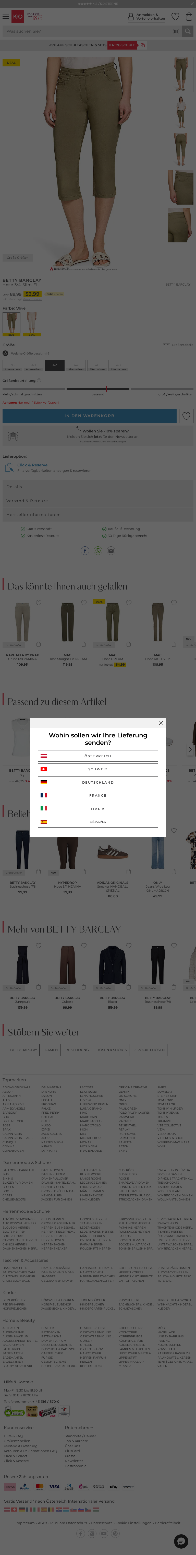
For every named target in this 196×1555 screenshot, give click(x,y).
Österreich (98, 756)
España (98, 822)
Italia (98, 809)
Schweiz (98, 769)
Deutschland (98, 782)
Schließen (161, 723)
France (97, 795)
